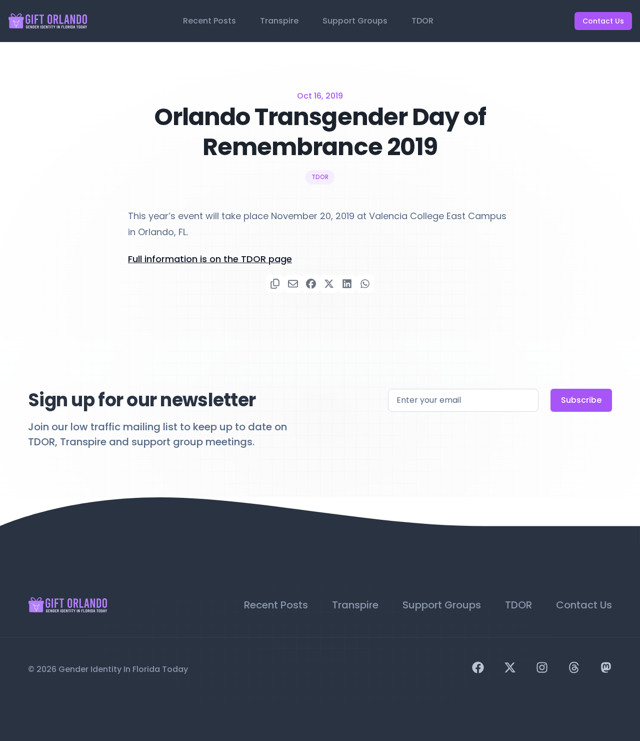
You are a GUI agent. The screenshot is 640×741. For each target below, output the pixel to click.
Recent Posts (209, 21)
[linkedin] (347, 284)
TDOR (423, 21)
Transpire (279, 21)
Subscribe (581, 400)
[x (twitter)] (329, 284)
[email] (293, 284)
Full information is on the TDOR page (210, 259)
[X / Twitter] (510, 667)
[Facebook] (478, 667)
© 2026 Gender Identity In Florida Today (108, 669)
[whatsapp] (365, 284)
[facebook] (311, 284)
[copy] (275, 284)
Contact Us (603, 21)
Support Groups (355, 21)
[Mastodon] (606, 667)
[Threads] (574, 667)
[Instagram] (542, 667)
